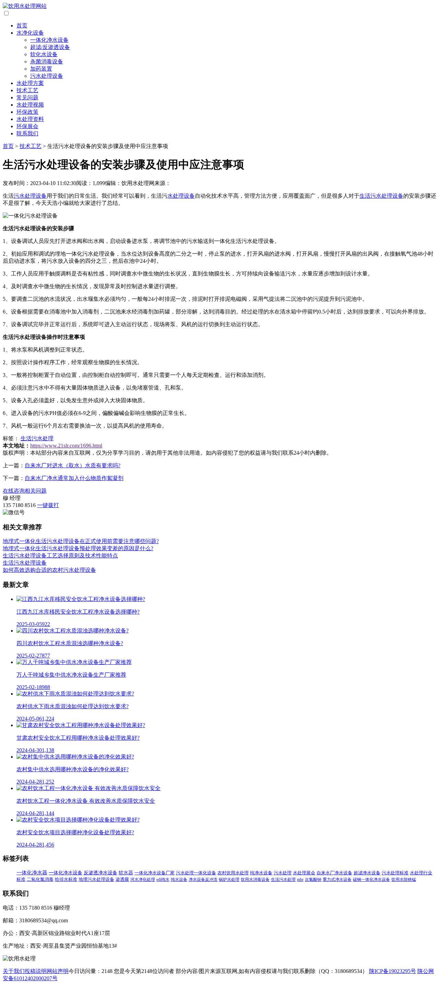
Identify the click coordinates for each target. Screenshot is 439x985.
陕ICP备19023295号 (392, 971)
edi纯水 (162, 879)
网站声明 (58, 971)
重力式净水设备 (337, 879)
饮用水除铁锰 (403, 879)
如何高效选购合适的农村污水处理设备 (49, 570)
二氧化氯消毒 (40, 879)
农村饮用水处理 (233, 872)
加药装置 (41, 69)
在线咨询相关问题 (25, 491)
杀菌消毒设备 (46, 61)
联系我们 (27, 133)
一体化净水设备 (49, 40)
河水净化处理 (142, 879)
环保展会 (27, 126)
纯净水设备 (261, 872)
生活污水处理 (37, 438)
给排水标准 (66, 879)
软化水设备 (44, 54)
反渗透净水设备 (100, 872)
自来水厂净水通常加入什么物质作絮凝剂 (74, 478)
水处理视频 (30, 105)
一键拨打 (48, 505)
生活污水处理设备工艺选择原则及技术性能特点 (60, 555)
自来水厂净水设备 (334, 873)
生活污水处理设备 (381, 196)
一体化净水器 (31, 872)
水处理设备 (181, 196)
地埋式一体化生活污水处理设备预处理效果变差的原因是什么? (78, 548)
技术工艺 (27, 90)
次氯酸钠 (313, 879)
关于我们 (14, 971)
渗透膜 (122, 879)
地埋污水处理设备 (96, 879)
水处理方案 (30, 83)
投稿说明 (36, 971)
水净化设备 (30, 33)
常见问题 (27, 97)
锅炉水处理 (229, 879)
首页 (21, 25)
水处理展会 (304, 873)
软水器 (126, 872)
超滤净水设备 (367, 873)
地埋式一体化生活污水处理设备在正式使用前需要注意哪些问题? (81, 541)
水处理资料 (30, 119)
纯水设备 (179, 879)
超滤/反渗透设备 (50, 47)
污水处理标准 (395, 873)
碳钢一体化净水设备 (371, 879)
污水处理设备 (46, 76)
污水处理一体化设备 (196, 872)
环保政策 (27, 112)
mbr (300, 879)
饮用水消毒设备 (255, 879)
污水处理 (283, 872)
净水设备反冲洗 (203, 879)
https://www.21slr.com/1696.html (66, 445)
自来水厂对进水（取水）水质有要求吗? (72, 465)
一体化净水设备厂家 (154, 872)
